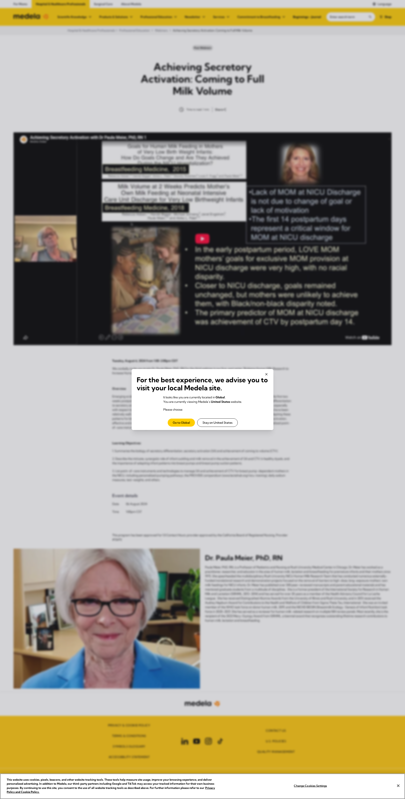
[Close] (398, 785)
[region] (202, 786)
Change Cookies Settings (310, 785)
